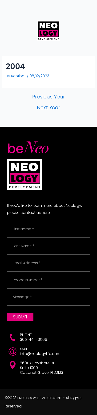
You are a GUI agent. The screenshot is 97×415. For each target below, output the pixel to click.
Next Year (48, 107)
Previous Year (48, 96)
